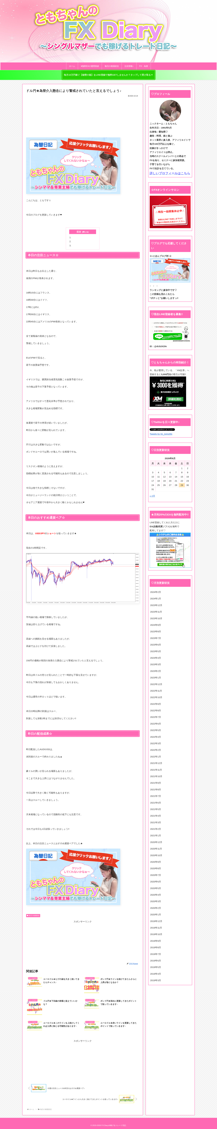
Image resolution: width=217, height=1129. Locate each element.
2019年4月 (155, 974)
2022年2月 (155, 750)
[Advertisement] (82, 116)
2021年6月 (155, 802)
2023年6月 (155, 644)
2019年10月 (156, 934)
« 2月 (152, 496)
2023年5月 (155, 651)
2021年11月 (156, 770)
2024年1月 (155, 598)
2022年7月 (155, 717)
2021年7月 (155, 796)
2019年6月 (155, 960)
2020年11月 (156, 848)
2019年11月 (156, 927)
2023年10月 (156, 618)
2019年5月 (155, 967)
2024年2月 (155, 592)
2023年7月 (155, 638)
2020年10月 (156, 855)
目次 (79, 232)
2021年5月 (155, 809)
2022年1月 (155, 756)
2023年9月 (155, 625)
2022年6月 (155, 723)
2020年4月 (155, 895)
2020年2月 (155, 908)
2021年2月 (155, 829)
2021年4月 (155, 816)
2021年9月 (155, 783)
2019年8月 (155, 947)
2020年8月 (155, 868)
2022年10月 (156, 697)
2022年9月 (155, 704)
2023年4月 (155, 658)
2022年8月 (155, 710)
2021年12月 (156, 763)
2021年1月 (155, 835)
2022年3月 (155, 743)
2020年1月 (155, 914)
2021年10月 (156, 776)
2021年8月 (155, 789)
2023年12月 (156, 605)
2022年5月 (155, 730)
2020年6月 (155, 881)
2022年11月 (156, 691)
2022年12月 (156, 684)
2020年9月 (155, 862)
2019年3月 (155, 980)
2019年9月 (155, 941)
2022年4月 (155, 737)
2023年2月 (155, 671)
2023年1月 (155, 677)
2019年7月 (155, 954)
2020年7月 (155, 875)
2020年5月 (155, 888)
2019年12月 (156, 921)
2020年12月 (156, 842)
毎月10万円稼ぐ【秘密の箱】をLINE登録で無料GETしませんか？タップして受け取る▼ (108, 75)
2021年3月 (155, 822)
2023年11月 (156, 612)
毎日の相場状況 (34, 915)
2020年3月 (155, 901)
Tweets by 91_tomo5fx (161, 434)
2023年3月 (155, 664)
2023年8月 (155, 631)
